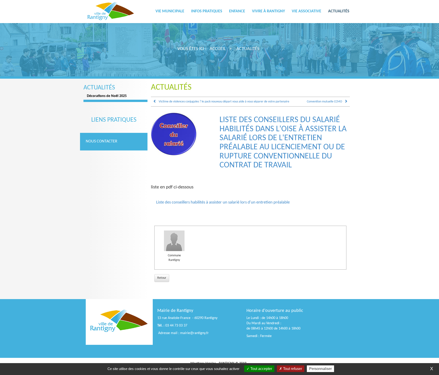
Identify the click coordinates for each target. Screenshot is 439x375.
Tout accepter (260, 369)
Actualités (338, 11)
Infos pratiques (206, 11)
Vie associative (306, 11)
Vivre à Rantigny (268, 11)
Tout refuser (292, 369)
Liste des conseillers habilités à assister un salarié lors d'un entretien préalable (223, 202)
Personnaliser (320, 369)
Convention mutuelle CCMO (324, 101)
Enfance (237, 11)
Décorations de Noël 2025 (107, 96)
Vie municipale (169, 11)
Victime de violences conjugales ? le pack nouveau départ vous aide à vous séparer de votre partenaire (224, 101)
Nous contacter (101, 141)
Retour (161, 278)
